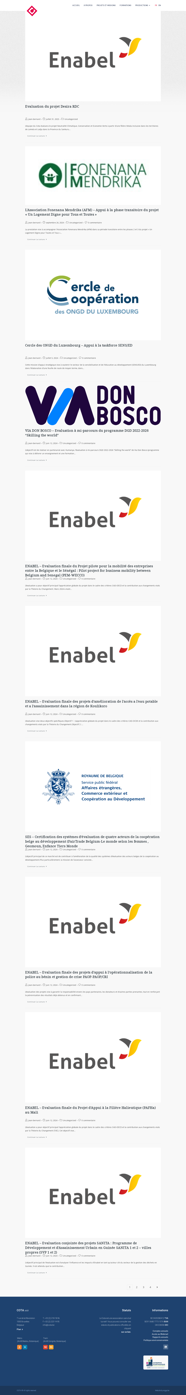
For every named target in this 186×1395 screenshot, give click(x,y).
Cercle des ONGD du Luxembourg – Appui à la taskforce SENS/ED (78, 345)
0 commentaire (95, 222)
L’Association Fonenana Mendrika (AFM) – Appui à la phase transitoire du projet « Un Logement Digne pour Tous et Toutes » (92, 212)
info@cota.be (48, 1325)
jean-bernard (34, 119)
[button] (20, 1329)
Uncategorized (71, 119)
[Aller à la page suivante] (157, 1287)
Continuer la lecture (38, 135)
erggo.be (166, 1390)
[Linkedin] (165, 1346)
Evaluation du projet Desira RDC (52, 106)
